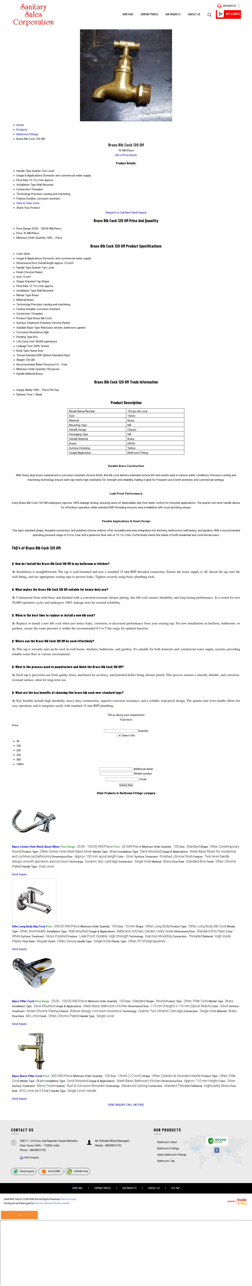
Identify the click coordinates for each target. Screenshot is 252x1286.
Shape (20, 281)
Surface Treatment (27, 323)
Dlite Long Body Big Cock (28, 926)
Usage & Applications (29, 258)
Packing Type (24, 337)
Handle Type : (38, 866)
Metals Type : (105, 851)
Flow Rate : (189, 861)
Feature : (98, 936)
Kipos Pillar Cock (23, 1001)
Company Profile (149, 14)
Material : (161, 861)
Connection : (134, 861)
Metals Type (23, 295)
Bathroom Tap (166, 1161)
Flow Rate (22, 286)
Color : (125, 856)
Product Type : (57, 851)
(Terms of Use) (68, 1199)
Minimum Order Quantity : (160, 846)
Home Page (127, 14)
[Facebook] (216, 1152)
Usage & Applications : (131, 931)
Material (21, 300)
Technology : (93, 861)
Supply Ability (24, 390)
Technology (23, 304)
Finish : (62, 941)
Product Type (24, 318)
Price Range (23, 228)
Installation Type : (139, 851)
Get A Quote (233, 14)
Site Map (175, 1188)
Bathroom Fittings (168, 1148)
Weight (20, 360)
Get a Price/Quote (126, 155)
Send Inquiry (139, 212)
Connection (23, 313)
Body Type (22, 350)
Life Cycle (22, 341)
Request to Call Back (118, 212)
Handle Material (25, 373)
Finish (19, 272)
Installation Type (26, 290)
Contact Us (194, 14)
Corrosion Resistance (29, 332)
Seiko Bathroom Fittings (172, 1154)
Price (19, 233)
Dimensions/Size (26, 263)
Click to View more (27, 203)
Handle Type (23, 267)
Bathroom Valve (167, 1142)
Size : (189, 846)
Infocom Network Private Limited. (52, 1203)
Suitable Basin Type (28, 327)
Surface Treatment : (164, 856)
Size (19, 276)
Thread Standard (26, 355)
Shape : (153, 926)
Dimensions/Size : (84, 856)
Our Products (172, 14)
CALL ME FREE (135, 1104)
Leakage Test (24, 346)
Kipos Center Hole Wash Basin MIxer (36, 846)
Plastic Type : (138, 941)
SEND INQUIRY (116, 1104)
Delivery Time (24, 394)
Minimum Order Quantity (31, 237)
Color (19, 253)
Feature (21, 309)
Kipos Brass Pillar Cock (27, 1076)
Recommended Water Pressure (35, 364)
